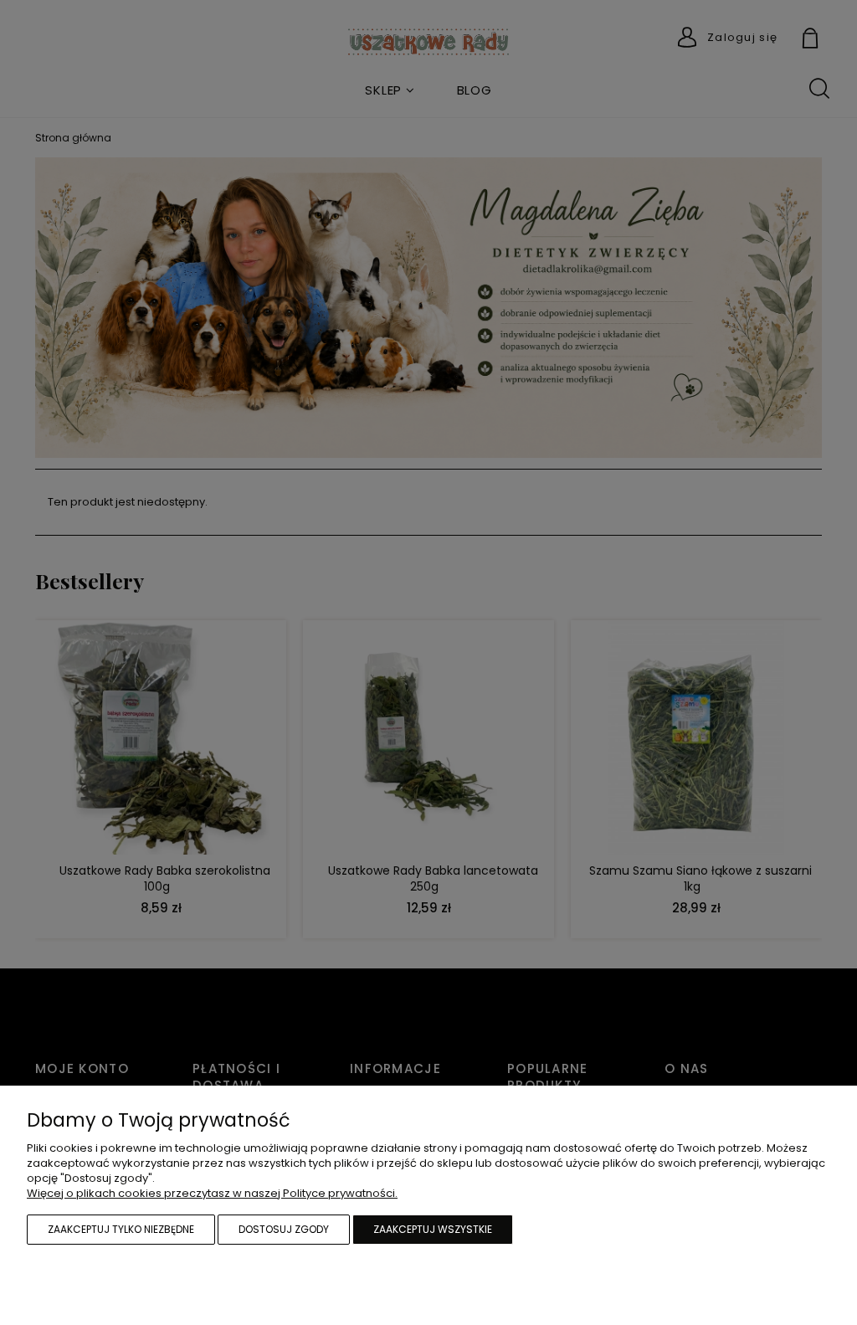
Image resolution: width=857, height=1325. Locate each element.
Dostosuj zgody (284, 1229)
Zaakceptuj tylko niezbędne (121, 1229)
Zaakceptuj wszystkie (432, 1229)
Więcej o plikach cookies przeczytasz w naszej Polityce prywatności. (212, 1193)
